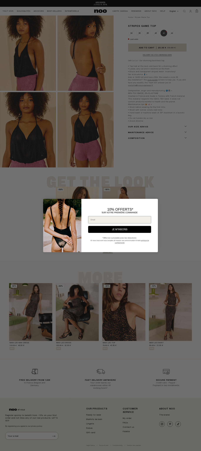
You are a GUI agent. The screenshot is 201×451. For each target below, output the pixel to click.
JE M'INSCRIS (119, 229)
